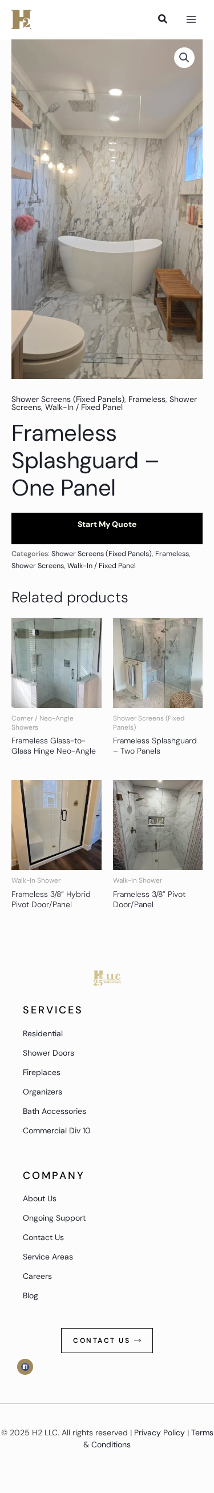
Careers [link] (37, 1276)
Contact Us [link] (43, 1237)
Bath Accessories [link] (54, 1111)
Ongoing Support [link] (54, 1218)
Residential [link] (43, 1033)
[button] (184, 57)
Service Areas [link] (48, 1256)
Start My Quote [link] (107, 524)
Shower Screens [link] (37, 565)
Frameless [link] (146, 399)
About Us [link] (39, 1198)
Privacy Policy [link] (159, 1432)
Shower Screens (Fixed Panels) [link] (67, 399)
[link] (21, 19)
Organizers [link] (42, 1091)
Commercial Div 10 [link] (57, 1130)
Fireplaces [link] (41, 1072)
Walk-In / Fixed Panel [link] (84, 407)
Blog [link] (30, 1295)
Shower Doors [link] (48, 1053)
